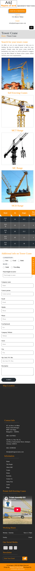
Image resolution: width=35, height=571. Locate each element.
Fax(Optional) (5, 324)
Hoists (8, 473)
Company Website (6, 332)
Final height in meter (9, 271)
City (2, 349)
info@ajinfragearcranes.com (17, 23)
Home (3, 36)
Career (8, 484)
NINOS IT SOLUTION (16, 567)
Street (3, 341)
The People (9, 464)
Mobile (3, 307)
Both (22, 260)
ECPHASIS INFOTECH (17, 569)
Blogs (7, 487)
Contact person (5, 290)
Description (4, 366)
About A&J (9, 467)
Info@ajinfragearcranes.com (15, 452)
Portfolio (8, 476)
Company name (6, 282)
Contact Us (9, 479)
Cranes (8, 470)
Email (3, 299)
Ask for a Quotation (17, 11)
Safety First (9, 481)
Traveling (16, 267)
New (6, 260)
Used (14, 260)
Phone (3, 315)
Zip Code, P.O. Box (7, 357)
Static (7, 267)
